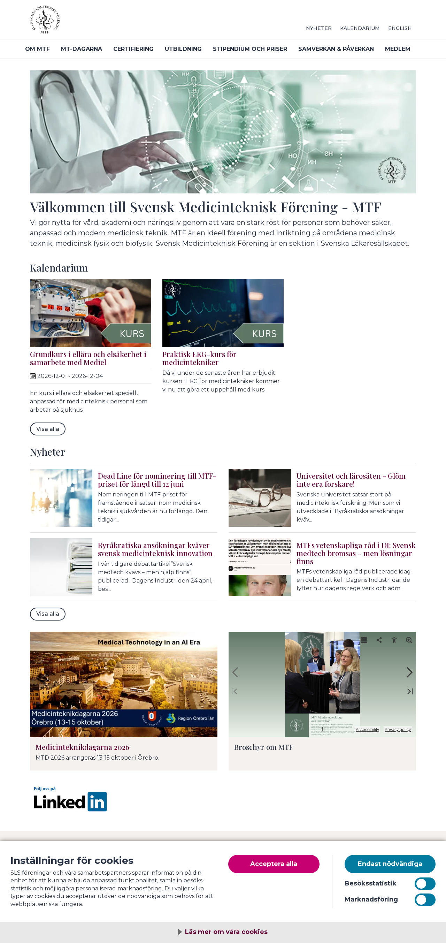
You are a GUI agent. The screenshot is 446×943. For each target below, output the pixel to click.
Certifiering (133, 49)
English (400, 28)
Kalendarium (360, 28)
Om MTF (37, 49)
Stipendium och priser (250, 49)
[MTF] (113, 22)
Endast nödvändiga (390, 864)
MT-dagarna (81, 49)
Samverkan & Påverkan (336, 49)
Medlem (397, 49)
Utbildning (183, 49)
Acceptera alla (273, 864)
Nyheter (319, 28)
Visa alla (47, 429)
